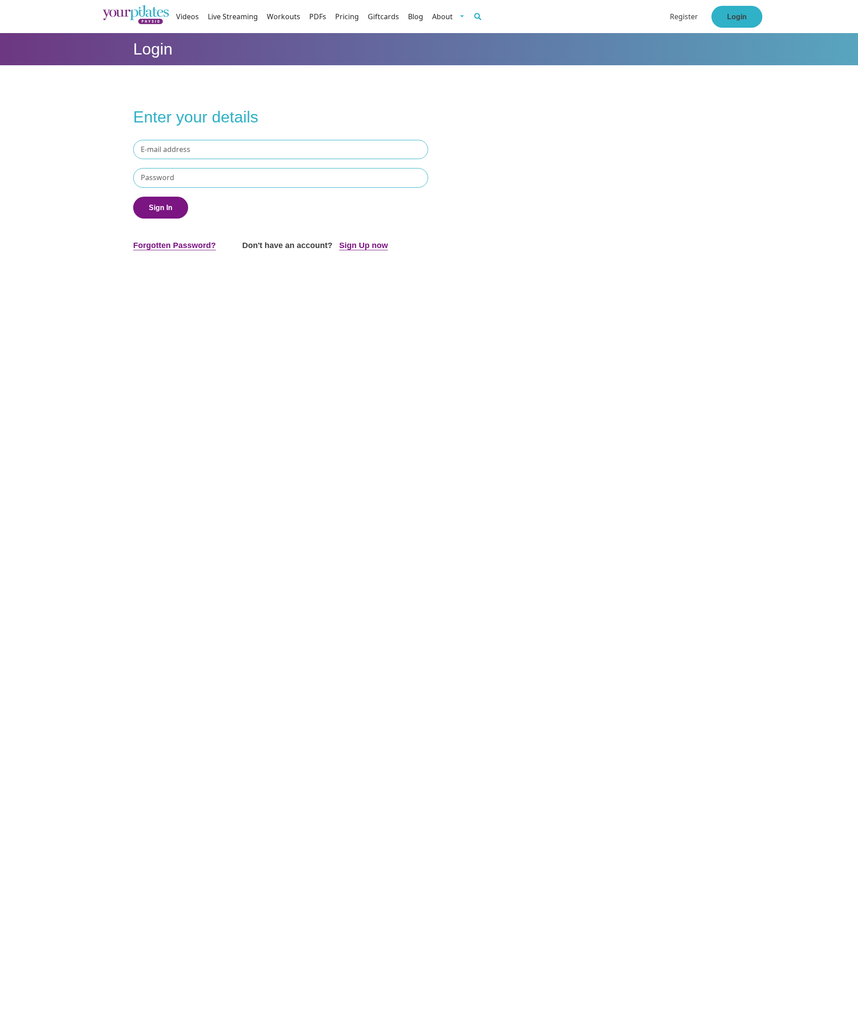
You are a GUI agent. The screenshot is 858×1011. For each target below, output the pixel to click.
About (442, 16)
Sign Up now (363, 245)
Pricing (347, 16)
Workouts (283, 16)
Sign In (160, 207)
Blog (415, 16)
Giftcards (383, 16)
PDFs (317, 16)
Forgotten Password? (174, 245)
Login (737, 17)
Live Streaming (233, 16)
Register (684, 16)
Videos (187, 16)
